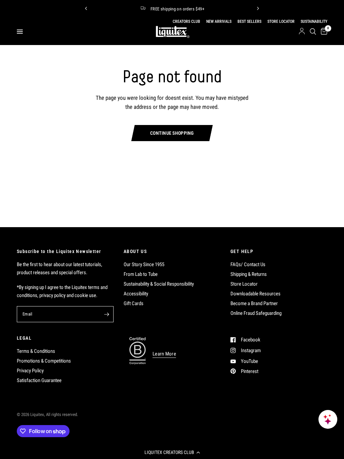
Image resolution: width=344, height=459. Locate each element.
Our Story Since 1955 (144, 264)
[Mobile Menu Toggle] (20, 32)
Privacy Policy (30, 371)
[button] (172, 452)
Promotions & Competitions (44, 361)
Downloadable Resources (255, 294)
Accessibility (136, 294)
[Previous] (86, 8)
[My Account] (301, 31)
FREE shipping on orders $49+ (177, 8)
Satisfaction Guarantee (39, 380)
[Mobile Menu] (22, 32)
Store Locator (244, 284)
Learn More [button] (164, 354)
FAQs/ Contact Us (247, 264)
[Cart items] (322, 31)
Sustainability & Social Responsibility (159, 284)
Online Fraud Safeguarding (256, 313)
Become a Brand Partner (254, 303)
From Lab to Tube (141, 274)
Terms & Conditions (36, 351)
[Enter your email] (107, 314)
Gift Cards (133, 303)
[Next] (258, 8)
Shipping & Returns (248, 274)
